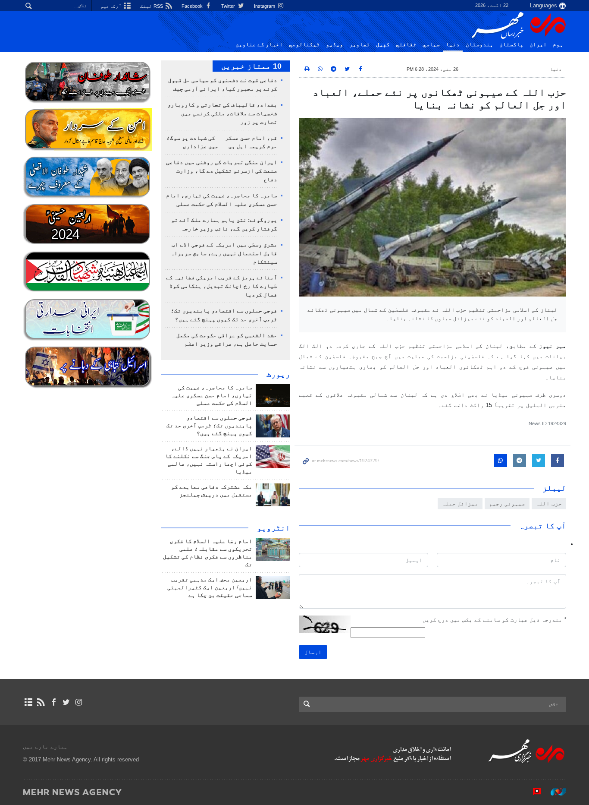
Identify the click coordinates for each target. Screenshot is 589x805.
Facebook (193, 6)
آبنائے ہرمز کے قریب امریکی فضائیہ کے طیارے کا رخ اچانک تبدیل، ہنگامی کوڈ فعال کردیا (221, 286)
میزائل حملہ (460, 503)
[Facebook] (53, 702)
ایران (538, 44)
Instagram (265, 6)
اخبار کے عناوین (259, 44)
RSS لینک (152, 6)
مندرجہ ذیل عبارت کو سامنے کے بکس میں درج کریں (494, 619)
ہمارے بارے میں (45, 746)
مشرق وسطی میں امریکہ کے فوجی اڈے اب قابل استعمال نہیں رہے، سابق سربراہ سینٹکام (224, 253)
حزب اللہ (549, 503)
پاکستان (511, 44)
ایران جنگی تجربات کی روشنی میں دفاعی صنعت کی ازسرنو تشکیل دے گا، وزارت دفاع (221, 171)
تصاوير (359, 44)
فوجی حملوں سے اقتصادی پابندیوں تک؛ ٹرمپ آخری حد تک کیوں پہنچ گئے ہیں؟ (209, 425)
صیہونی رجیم (507, 503)
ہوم (558, 44)
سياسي (431, 44)
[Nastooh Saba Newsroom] (554, 792)
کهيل (383, 44)
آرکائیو (111, 6)
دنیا (453, 44)
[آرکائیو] (28, 702)
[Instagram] (78, 702)
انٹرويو (273, 528)
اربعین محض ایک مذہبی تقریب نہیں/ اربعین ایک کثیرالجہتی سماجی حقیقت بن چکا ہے (209, 587)
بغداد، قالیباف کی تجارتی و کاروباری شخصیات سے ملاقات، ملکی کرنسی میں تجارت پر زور (222, 113)
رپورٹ (278, 374)
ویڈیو (334, 44)
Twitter (228, 6)
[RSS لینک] (40, 702)
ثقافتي (406, 44)
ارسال (313, 652)
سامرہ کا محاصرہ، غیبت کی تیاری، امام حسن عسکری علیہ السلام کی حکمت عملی (211, 395)
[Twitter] (66, 702)
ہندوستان (479, 44)
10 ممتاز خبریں (251, 66)
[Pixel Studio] (532, 792)
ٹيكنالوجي (304, 44)
